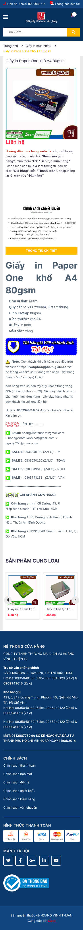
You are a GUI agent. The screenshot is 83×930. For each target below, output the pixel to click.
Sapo (52, 920)
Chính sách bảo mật (17, 774)
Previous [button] (8, 600)
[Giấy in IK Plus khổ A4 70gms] (23, 590)
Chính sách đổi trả (16, 782)
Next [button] (75, 600)
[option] (23, 596)
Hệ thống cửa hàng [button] (24, 646)
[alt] (41, 223)
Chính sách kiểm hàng (19, 799)
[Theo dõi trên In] (44, 861)
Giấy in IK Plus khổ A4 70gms (28, 609)
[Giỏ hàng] (72, 18)
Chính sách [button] (15, 758)
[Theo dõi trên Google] (32, 861)
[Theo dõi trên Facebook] (20, 861)
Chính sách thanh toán (19, 765)
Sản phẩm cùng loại (32, 561)
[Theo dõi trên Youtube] (56, 861)
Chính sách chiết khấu (19, 791)
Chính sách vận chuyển (20, 807)
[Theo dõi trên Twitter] (8, 861)
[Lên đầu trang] (75, 909)
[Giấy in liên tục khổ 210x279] (60, 590)
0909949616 (36, 4)
